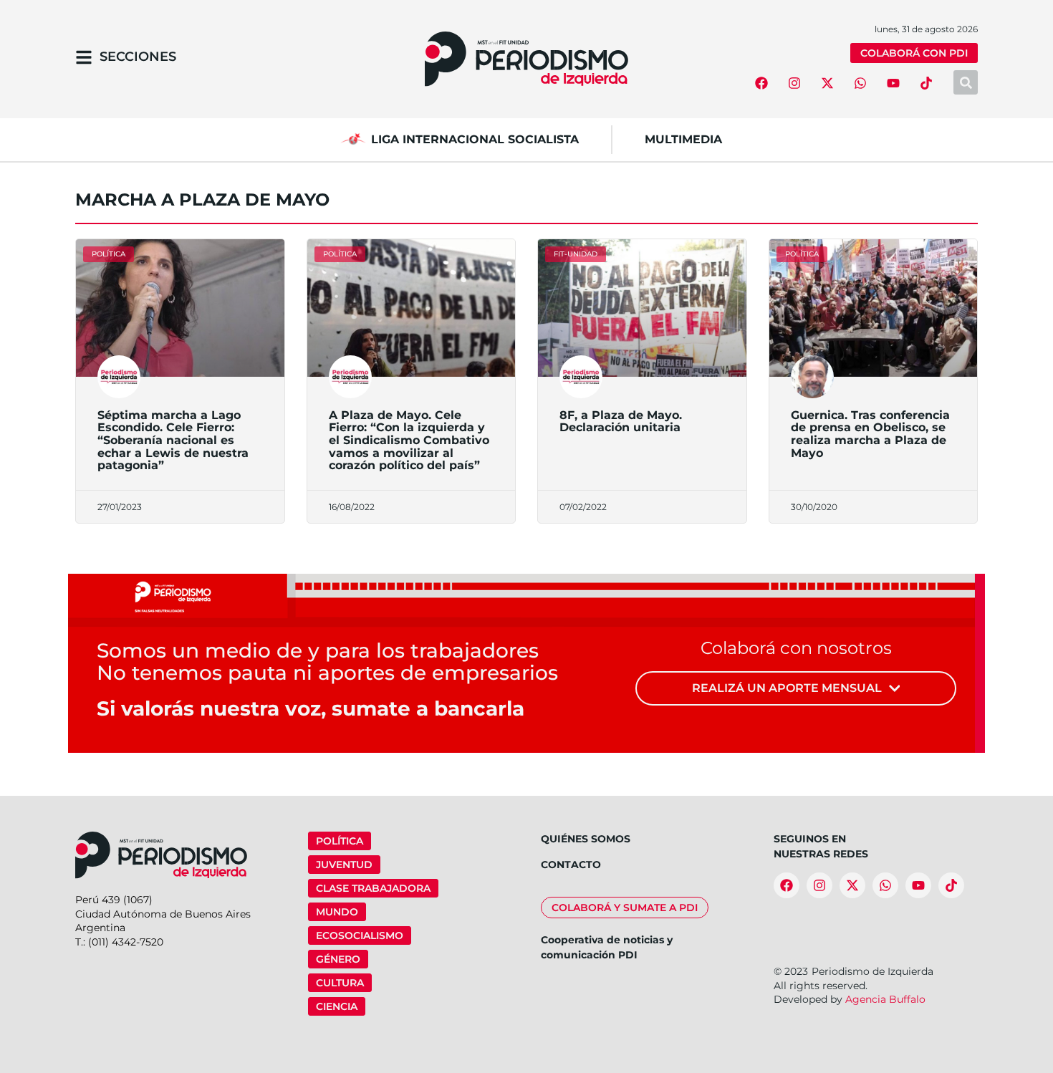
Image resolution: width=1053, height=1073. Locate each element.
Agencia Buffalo (885, 999)
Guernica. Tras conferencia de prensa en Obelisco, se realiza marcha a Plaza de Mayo (870, 434)
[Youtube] (893, 83)
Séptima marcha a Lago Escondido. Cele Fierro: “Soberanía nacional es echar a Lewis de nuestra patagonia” (173, 440)
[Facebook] (761, 83)
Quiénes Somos (585, 838)
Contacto (571, 864)
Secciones (138, 56)
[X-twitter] (827, 83)
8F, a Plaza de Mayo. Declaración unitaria (620, 421)
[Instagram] (794, 83)
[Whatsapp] (860, 83)
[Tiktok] (926, 83)
